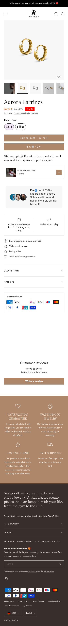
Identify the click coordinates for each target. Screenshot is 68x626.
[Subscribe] (60, 563)
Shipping (17, 113)
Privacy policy (23, 601)
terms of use (32, 571)
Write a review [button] (34, 381)
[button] (5, 14)
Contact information (11, 606)
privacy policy (49, 571)
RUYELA (15, 620)
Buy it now (34, 147)
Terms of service (38, 601)
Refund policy (9, 601)
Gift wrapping (26, 170)
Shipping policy (54, 601)
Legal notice (27, 606)
